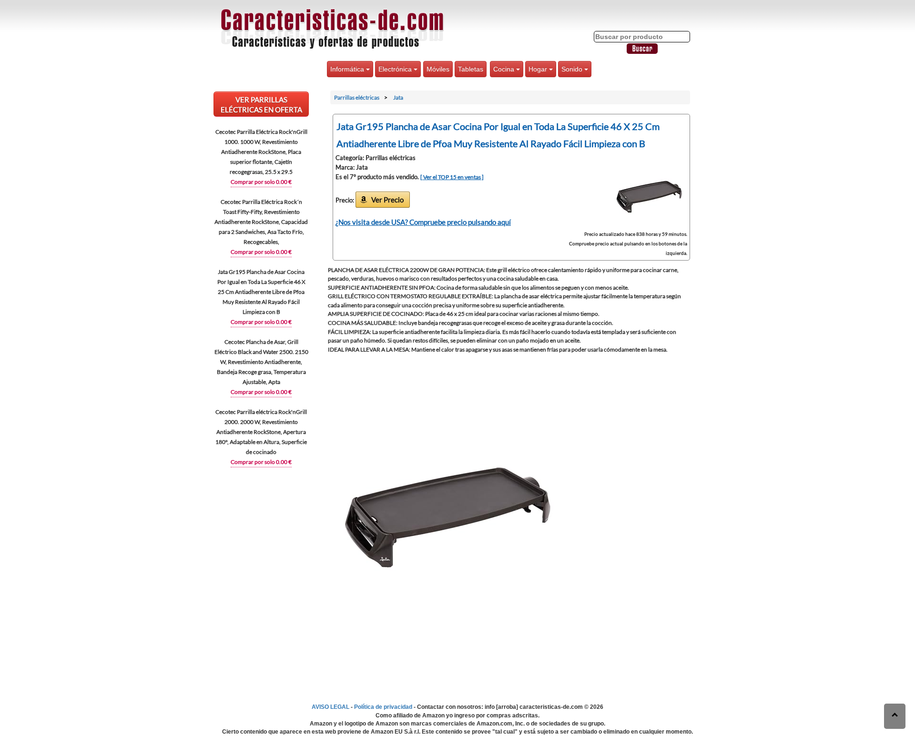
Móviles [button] (438, 69)
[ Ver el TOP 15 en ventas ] (452, 177)
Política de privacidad (383, 707)
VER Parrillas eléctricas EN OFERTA (261, 104)
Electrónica (396, 69)
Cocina (504, 69)
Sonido (572, 69)
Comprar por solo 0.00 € (261, 181)
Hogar (539, 69)
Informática (348, 69)
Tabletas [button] (470, 69)
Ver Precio (387, 199)
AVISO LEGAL (330, 707)
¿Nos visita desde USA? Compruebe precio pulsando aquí (423, 222)
